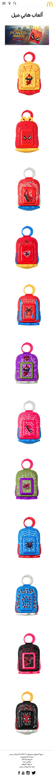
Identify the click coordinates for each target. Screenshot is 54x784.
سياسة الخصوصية (27, 756)
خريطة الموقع (27, 764)
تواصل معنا (27, 761)
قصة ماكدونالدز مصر (27, 766)
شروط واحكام (27, 759)
